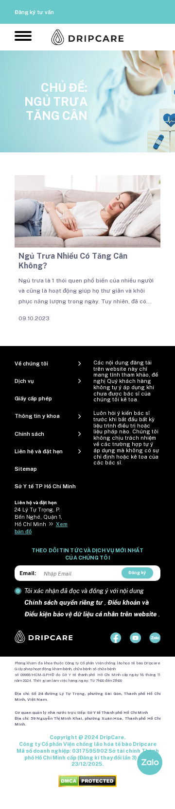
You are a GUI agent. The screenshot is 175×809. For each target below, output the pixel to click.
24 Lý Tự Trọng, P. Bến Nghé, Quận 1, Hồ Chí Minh (38, 517)
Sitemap (26, 469)
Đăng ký (137, 572)
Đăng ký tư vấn (34, 12)
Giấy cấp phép (33, 398)
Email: (27, 573)
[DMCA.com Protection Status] (87, 780)
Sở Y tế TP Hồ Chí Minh (45, 486)
